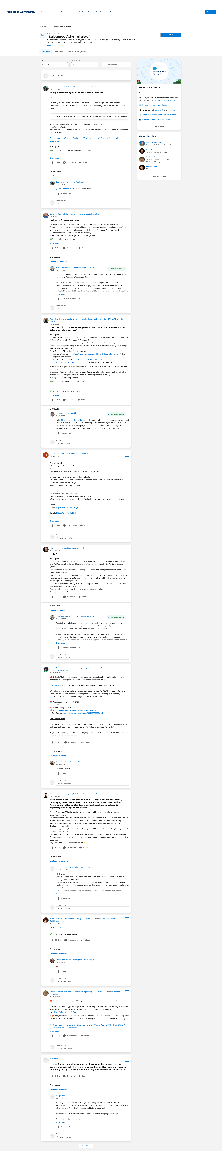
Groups (43, 27)
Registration (54, 685)
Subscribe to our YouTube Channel (157, 119)
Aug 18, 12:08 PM (55, 1061)
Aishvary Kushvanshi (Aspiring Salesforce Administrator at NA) (73, 794)
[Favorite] (127, 88)
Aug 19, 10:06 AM (55, 551)
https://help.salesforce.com (84, 354)
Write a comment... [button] (64, 538)
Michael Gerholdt (154, 142)
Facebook (172, 110)
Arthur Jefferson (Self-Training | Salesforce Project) (75, 960)
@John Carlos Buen (63, 189)
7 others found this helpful (71, 647)
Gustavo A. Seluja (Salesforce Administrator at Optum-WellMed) (74, 87)
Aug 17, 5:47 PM (55, 924)
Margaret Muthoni (57, 1058)
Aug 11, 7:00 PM (55, 796)
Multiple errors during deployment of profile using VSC (77, 92)
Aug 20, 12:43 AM (55, 997)
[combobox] (54, 63)
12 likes (58, 742)
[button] (45, 51)
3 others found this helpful (71, 299)
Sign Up (210, 12)
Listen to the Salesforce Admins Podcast (159, 115)
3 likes (57, 597)
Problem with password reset (64, 219)
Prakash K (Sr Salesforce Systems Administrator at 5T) (70, 453)
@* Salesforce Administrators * (62, 1025)
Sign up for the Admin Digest (154, 105)
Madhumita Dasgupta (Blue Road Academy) (67, 548)
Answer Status (75, 60)
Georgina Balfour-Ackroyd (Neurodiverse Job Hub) (75, 867)
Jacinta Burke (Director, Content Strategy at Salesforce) (71, 919)
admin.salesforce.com (167, 100)
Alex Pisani (151, 150)
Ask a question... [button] (57, 75)
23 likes (58, 940)
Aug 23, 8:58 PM (55, 324)
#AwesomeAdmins (108, 1001)
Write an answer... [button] (64, 204)
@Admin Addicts (100, 1025)
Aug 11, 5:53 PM (55, 89)
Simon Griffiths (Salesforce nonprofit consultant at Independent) (75, 214)
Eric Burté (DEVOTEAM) (65, 413)
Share (82, 162)
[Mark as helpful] (58, 299)
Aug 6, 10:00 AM (55, 673)
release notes (64, 928)
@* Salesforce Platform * (83, 1025)
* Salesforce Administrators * (61, 27)
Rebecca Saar (152, 166)
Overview (45, 12)
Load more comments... (59, 176)
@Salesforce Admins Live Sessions (63, 1028)
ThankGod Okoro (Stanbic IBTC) (68, 762)
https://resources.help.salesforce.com (90, 359)
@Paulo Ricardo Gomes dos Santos (74, 420)
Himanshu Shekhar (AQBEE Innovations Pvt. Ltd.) (75, 267)
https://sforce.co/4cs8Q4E (65, 1012)
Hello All (54, 554)
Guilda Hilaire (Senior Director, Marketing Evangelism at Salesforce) (76, 668)
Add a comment (61, 201)
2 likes (57, 1035)
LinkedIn (157, 110)
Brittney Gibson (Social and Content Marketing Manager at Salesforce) (77, 992)
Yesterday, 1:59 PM (56, 456)
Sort (42, 60)
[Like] (52, 597)
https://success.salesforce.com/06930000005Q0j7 (82, 713)
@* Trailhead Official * (116, 1025)
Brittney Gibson (153, 157)
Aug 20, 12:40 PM (55, 217)
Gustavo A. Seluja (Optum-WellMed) (70, 182)
